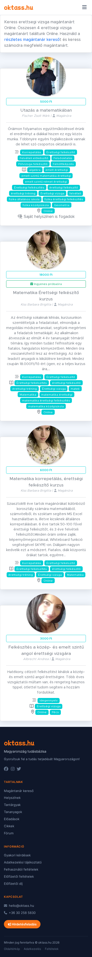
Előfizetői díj (13, 884)
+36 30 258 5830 (22, 913)
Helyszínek (12, 798)
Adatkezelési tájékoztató (23, 862)
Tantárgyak (12, 805)
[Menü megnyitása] (84, 7)
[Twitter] (19, 769)
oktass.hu (18, 7)
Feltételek (52, 949)
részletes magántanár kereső (32, 40)
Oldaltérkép (12, 949)
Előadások (11, 819)
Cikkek (9, 826)
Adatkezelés (32, 949)
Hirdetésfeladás (24, 924)
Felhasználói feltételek (21, 869)
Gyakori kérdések (17, 855)
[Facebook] (6, 769)
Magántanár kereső (19, 791)
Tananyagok (13, 812)
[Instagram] (12, 769)
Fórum (8, 833)
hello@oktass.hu (21, 906)
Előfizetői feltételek (19, 876)
